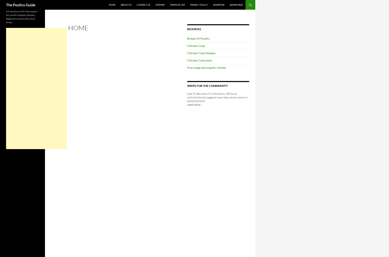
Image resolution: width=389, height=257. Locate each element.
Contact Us (143, 4)
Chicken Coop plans (199, 60)
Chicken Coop (196, 45)
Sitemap (160, 4)
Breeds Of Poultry (198, 38)
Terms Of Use (177, 4)
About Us (126, 4)
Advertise (218, 4)
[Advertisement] (36, 88)
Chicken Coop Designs (201, 53)
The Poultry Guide (20, 5)
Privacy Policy (199, 4)
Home (112, 4)
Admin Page (236, 4)
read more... (194, 104)
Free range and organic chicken (206, 67)
